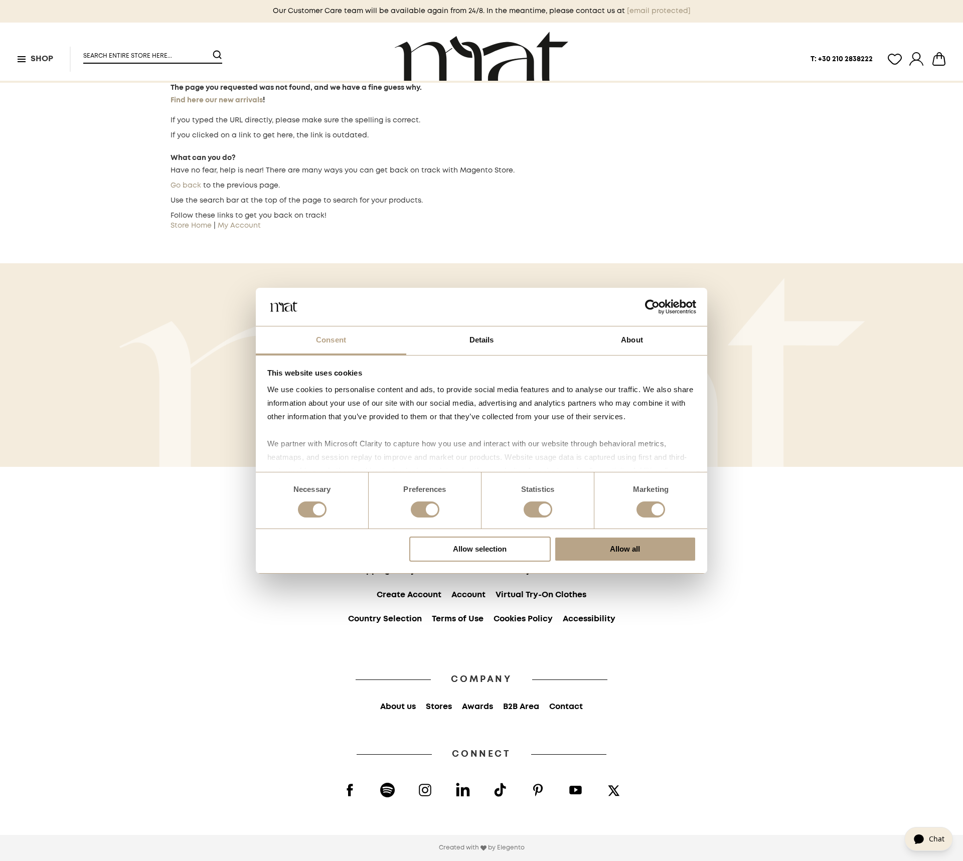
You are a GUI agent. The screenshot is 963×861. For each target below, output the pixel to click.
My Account (239, 226)
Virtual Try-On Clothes (541, 595)
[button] (146, 52)
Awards (477, 707)
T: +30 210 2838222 (842, 59)
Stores (439, 707)
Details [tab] (481, 339)
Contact (566, 707)
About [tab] (632, 339)
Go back (186, 186)
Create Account (409, 595)
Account (468, 595)
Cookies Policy (523, 619)
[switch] (425, 510)
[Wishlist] (895, 59)
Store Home (191, 226)
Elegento (511, 847)
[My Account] (916, 59)
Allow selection (480, 549)
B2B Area (521, 707)
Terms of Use (458, 619)
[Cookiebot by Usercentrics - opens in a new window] (652, 306)
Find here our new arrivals (217, 100)
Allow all (625, 549)
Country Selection (385, 619)
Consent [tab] (331, 339)
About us (398, 707)
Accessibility (589, 619)
